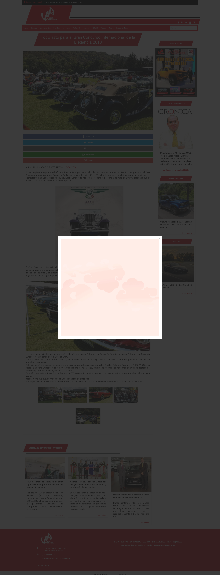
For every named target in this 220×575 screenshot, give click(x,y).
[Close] (159, 238)
